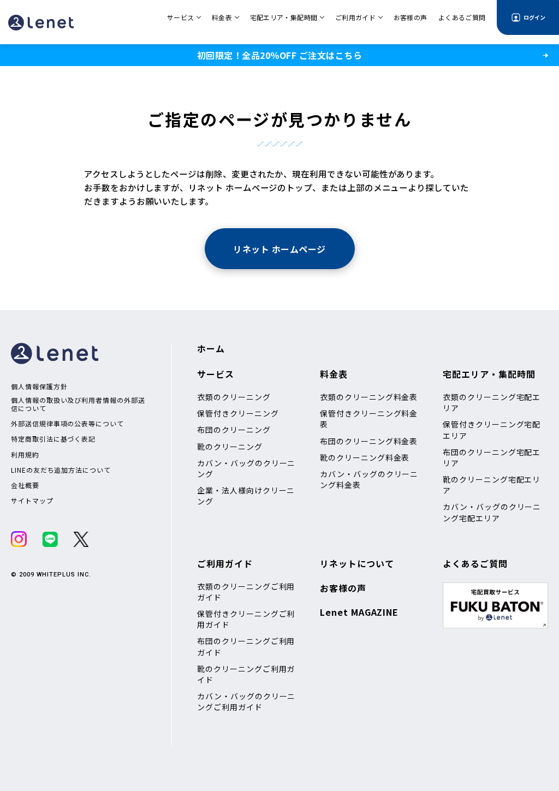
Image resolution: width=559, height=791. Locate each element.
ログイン (534, 17)
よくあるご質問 (475, 563)
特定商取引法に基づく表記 (53, 439)
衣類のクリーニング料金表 (369, 396)
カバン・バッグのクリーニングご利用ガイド (246, 701)
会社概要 (25, 485)
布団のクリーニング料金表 (369, 441)
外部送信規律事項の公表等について (67, 423)
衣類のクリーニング (233, 396)
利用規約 (25, 454)
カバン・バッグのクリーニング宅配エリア (492, 512)
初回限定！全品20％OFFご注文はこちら (279, 55)
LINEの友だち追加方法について (61, 470)
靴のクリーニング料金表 (364, 457)
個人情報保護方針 (39, 386)
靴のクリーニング (229, 446)
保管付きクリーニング (237, 413)
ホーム (211, 348)
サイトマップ (32, 500)
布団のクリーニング (233, 429)
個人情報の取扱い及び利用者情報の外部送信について (78, 404)
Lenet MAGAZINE (359, 611)
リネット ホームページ (279, 248)
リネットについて (357, 563)
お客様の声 (343, 587)
